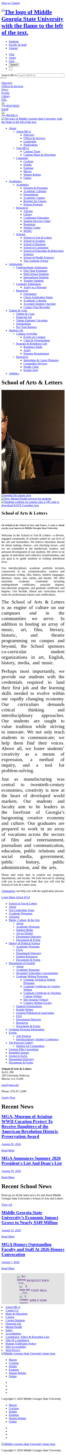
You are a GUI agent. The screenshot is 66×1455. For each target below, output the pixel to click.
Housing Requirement (36, 353)
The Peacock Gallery (21, 1042)
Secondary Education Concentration (37, 973)
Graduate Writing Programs (32, 976)
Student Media (24, 930)
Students (14, 41)
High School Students (36, 274)
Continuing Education (36, 217)
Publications (30, 144)
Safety (9, 1330)
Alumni (13, 48)
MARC (27, 231)
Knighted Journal (19, 1052)
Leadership (29, 141)
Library (5, 96)
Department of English (22, 963)
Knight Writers (24, 1009)
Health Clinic (31, 366)
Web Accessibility (16, 1346)
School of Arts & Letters (37, 237)
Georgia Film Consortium (23, 1049)
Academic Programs (20, 913)
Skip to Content (10, 3)
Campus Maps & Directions (39, 154)
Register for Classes (34, 201)
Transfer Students (33, 280)
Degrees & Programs (35, 187)
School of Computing (35, 247)
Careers (10, 1317)
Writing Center (32, 227)
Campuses (22, 158)
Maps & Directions (16, 1313)
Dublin (27, 164)
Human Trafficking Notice (21, 1343)
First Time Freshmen (35, 270)
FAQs (19, 949)
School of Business (34, 244)
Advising (14, 916)
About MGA (23, 131)
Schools (20, 234)
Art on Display (24, 933)
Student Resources (27, 956)
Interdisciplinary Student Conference (37, 1039)
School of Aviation (34, 240)
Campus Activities (26, 333)
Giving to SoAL (18, 1056)
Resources (22, 207)
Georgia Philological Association (35, 1012)
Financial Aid (24, 317)
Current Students (15, 1320)
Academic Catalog (34, 197)
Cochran (28, 161)
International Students (36, 277)
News (4, 89)
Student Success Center (37, 221)
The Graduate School (35, 260)
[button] (8, 1097)
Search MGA (9, 75)
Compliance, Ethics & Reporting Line (27, 1336)
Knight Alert (30, 370)
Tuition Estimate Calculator (32, 320)
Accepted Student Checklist (39, 303)
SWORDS (13, 105)
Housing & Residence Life (31, 343)
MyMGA (12, 115)
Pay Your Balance (26, 327)
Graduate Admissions (28, 284)
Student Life (16, 330)
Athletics (14, 373)
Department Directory (28, 936)
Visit (11, 54)
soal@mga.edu (10, 1085)
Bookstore (29, 224)
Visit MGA (22, 148)
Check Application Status (38, 297)
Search (14, 64)
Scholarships (23, 323)
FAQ (19, 1016)
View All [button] (6, 1204)
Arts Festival (23, 1036)
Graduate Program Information (26, 1029)
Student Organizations (29, 1006)
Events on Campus (34, 337)
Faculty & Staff (18, 44)
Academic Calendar (34, 191)
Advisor (28, 211)
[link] (28, 1353)
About (12, 128)
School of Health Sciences (38, 257)
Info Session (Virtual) (35, 999)
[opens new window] (16, 495)
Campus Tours (31, 151)
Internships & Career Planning (40, 360)
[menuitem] (37, 153)
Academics (15, 181)
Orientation (29, 293)
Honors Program (33, 204)
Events (5, 92)
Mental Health (14, 1327)
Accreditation (13, 1333)
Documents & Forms (28, 940)
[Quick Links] (10, 69)
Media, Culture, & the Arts (24, 920)
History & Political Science (24, 943)
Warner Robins (32, 174)
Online (27, 178)
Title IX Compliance (17, 1340)
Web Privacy (13, 1350)
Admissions (15, 264)
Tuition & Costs (18, 310)
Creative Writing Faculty (37, 1002)
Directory (6, 83)
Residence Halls (32, 347)
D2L (4, 99)
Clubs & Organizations (36, 340)
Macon (27, 171)
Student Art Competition (30, 1046)
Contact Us (12, 1310)
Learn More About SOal (15, 897)
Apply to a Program (34, 287)
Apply (12, 57)
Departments (30, 194)
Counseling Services (35, 363)
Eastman (28, 168)
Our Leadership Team (21, 910)
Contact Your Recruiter (36, 307)
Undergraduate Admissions (31, 267)
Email (4, 109)
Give (11, 61)
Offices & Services (12, 86)
